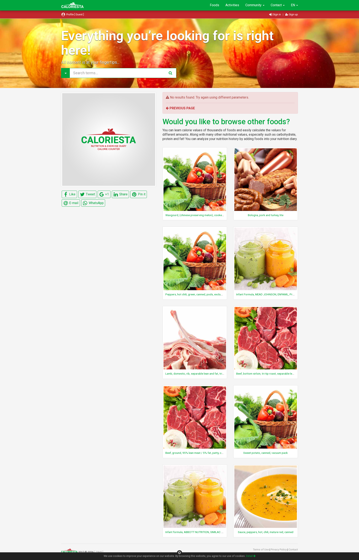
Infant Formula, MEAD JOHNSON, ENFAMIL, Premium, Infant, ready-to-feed (281, 294)
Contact (277, 5)
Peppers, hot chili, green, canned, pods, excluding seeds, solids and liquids (211, 294)
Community (253, 5)
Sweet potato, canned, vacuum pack (265, 452)
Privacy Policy (279, 549)
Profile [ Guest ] (75, 14)
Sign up (293, 14)
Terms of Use (261, 549)
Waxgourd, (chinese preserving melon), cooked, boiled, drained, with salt (210, 215)
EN (293, 5)
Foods (214, 5)
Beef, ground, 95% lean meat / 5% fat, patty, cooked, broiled (202, 452)
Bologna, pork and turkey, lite (265, 215)
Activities (232, 5)
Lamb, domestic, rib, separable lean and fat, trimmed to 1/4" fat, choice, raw (212, 373)
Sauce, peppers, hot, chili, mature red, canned (265, 532)
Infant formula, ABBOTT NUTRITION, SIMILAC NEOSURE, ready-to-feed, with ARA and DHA (220, 532)
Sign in (277, 14)
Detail (249, 556)
